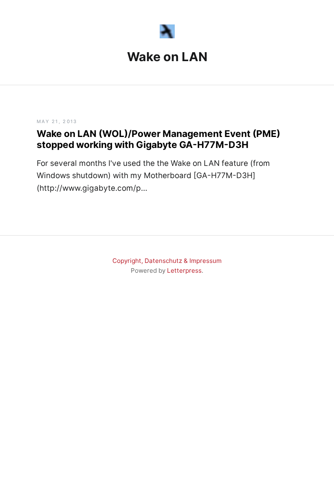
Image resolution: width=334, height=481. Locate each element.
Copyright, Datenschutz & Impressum (167, 261)
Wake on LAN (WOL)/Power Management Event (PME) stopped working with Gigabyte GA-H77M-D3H (158, 139)
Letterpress (184, 270)
